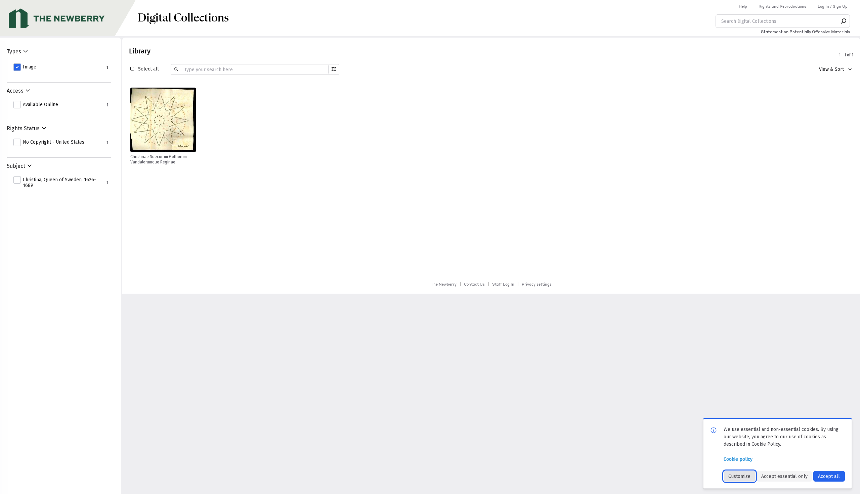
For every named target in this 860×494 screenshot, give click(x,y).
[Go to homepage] (69, 18)
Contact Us (474, 284)
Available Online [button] (40, 104)
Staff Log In (503, 284)
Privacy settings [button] (537, 284)
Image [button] (29, 67)
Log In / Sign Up (833, 6)
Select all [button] (148, 69)
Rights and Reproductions (782, 6)
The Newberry (444, 284)
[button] (844, 21)
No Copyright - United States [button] (53, 142)
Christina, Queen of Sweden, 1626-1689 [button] (59, 182)
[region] (163, 120)
